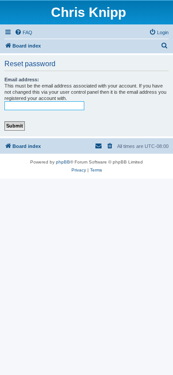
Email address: (21, 79)
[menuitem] (23, 32)
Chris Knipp (88, 12)
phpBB (63, 162)
